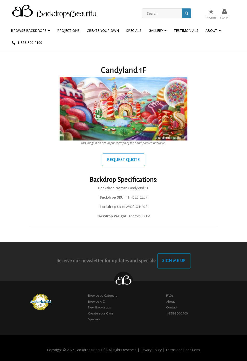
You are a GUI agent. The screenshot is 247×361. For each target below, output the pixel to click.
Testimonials (186, 30)
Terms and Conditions (182, 350)
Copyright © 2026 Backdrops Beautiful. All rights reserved (92, 350)
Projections (68, 30)
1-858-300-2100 (29, 42)
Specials (133, 30)
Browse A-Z (96, 301)
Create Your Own (103, 30)
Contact (171, 307)
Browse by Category (102, 295)
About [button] (212, 30)
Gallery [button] (156, 30)
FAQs (170, 295)
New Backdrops (99, 307)
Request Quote (123, 160)
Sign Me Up (174, 261)
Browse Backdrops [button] (29, 30)
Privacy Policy (151, 350)
